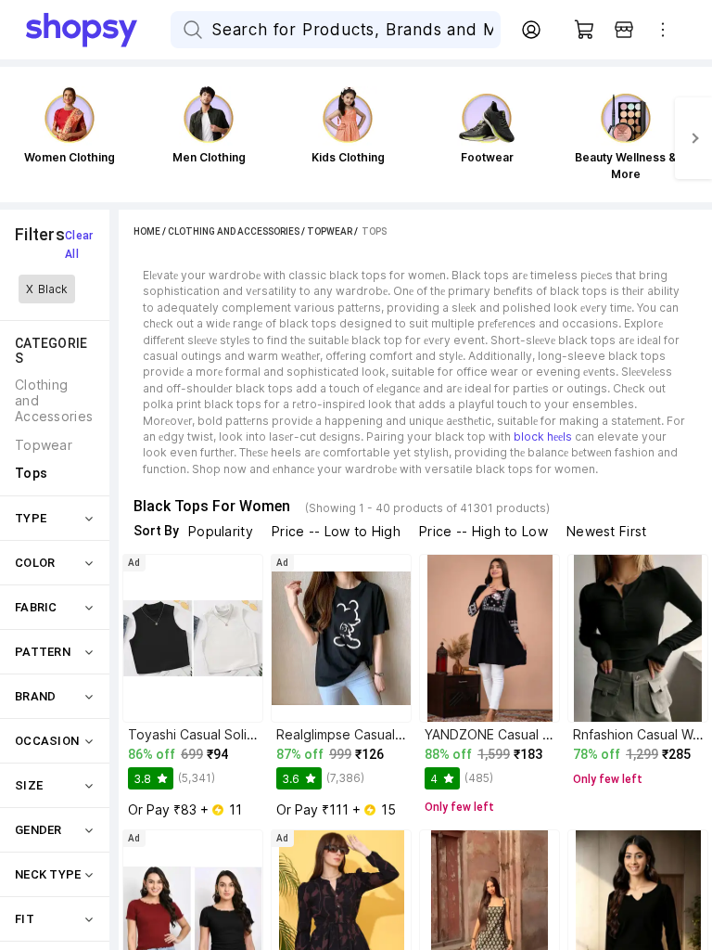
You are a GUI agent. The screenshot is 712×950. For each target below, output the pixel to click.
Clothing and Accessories (233, 231)
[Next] (693, 138)
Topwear (329, 231)
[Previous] (18, 138)
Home (147, 231)
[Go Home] (98, 29)
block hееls (543, 436)
